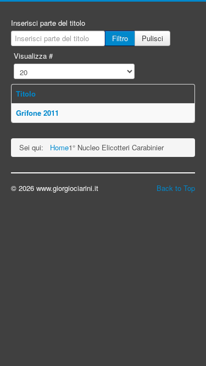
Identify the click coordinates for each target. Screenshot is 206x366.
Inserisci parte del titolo (48, 23)
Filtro (120, 38)
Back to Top (176, 188)
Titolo (26, 93)
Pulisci (152, 38)
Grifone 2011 (37, 113)
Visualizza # (33, 56)
